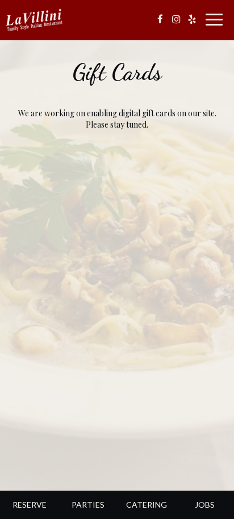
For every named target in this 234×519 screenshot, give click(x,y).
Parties (88, 504)
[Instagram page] (176, 19)
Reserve (29, 504)
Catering (146, 504)
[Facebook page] (160, 19)
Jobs (205, 504)
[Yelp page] (192, 19)
